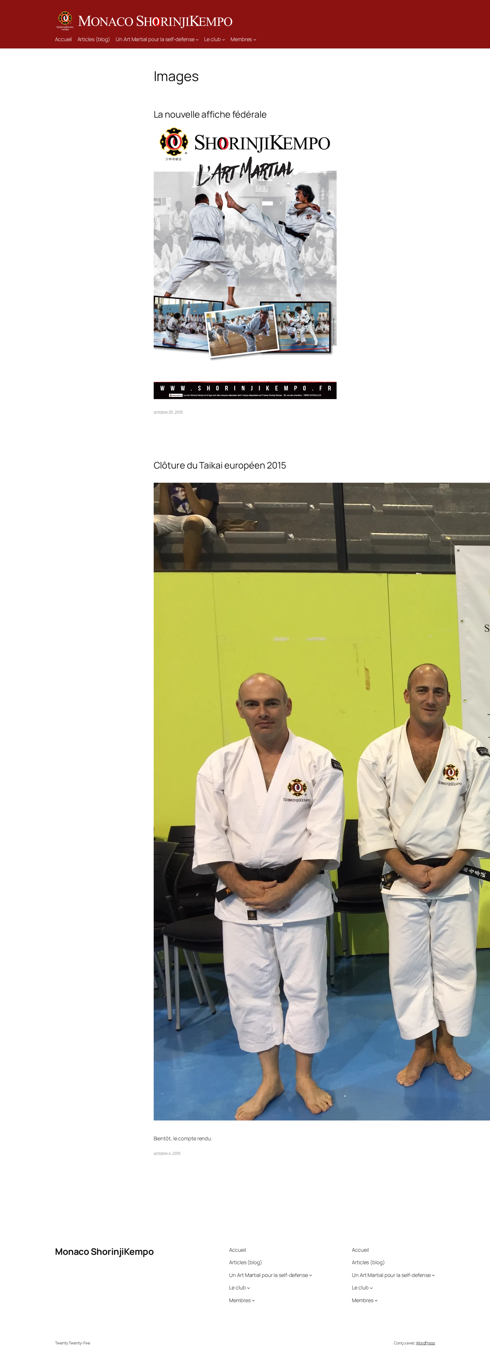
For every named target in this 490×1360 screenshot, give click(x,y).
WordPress (425, 1343)
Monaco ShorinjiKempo (104, 1251)
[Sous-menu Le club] (223, 39)
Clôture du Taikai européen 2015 (220, 465)
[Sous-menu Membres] (254, 39)
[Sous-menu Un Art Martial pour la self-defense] (197, 39)
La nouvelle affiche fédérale (210, 114)
